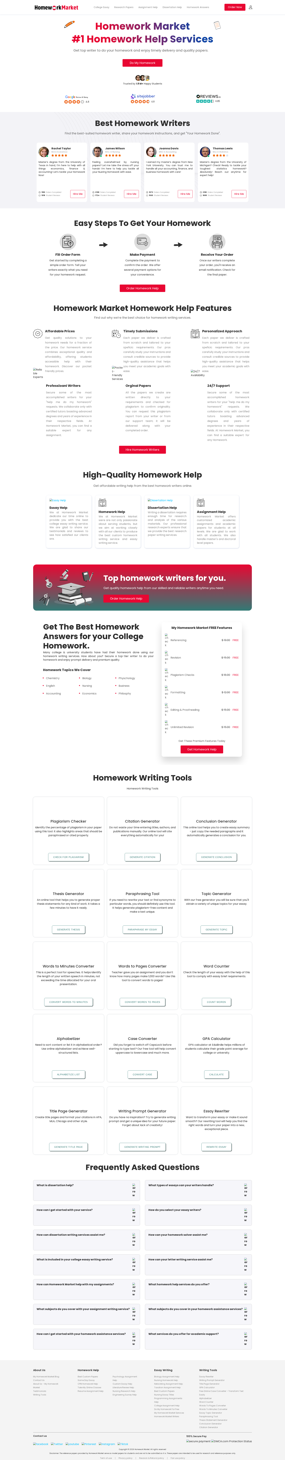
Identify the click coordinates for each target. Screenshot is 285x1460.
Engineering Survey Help (125, 1394)
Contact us (39, 1380)
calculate (216, 1074)
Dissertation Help (172, 7)
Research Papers (123, 7)
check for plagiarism (68, 857)
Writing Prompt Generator (211, 1380)
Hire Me (78, 194)
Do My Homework (142, 63)
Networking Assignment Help (168, 1383)
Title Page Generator (209, 1383)
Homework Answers (198, 7)
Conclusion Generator (210, 1423)
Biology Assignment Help (166, 1376)
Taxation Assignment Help (167, 1387)
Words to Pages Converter (212, 1405)
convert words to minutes (68, 1002)
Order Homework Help (142, 288)
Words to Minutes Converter (213, 1409)
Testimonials (39, 1391)
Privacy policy (125, 1458)
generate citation (142, 857)
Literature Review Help (123, 1387)
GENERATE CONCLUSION (216, 857)
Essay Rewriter (206, 1376)
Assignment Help (148, 7)
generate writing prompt (142, 1147)
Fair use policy (178, 1458)
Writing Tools (39, 1394)
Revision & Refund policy (151, 1458)
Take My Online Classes (89, 1387)
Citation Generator (208, 1427)
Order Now (235, 7)
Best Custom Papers (88, 1376)
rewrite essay (216, 1147)
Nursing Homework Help (166, 1380)
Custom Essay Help (122, 1383)
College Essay (101, 7)
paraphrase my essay (142, 929)
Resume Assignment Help (90, 1391)
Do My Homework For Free (166, 1409)
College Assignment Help (166, 1405)
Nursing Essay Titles (164, 1394)
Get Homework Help (202, 749)
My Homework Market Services (169, 1412)
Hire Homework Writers (142, 450)
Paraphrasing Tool (208, 1416)
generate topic (216, 929)
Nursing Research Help (124, 1391)
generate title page (68, 1147)
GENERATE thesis (68, 929)
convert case (142, 1074)
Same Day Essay (86, 1380)
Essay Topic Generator (210, 1412)
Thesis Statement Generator (213, 1420)
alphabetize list (68, 1074)
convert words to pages (142, 1002)
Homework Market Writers (166, 1416)
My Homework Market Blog (46, 1376)
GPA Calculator (207, 1387)
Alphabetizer (205, 1398)
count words (216, 1002)
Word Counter (206, 1402)
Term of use (106, 1458)
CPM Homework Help (88, 1383)
